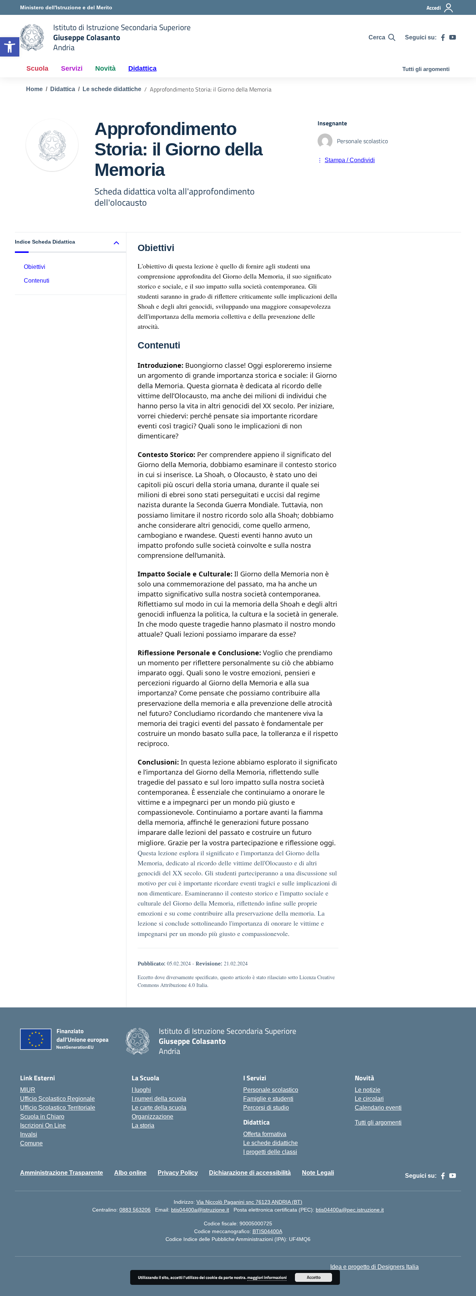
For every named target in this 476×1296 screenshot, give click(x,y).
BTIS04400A (267, 1231)
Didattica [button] (142, 68)
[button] (9, 47)
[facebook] (443, 37)
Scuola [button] (37, 68)
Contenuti (36, 280)
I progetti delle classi (270, 1152)
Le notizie (367, 1090)
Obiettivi (34, 267)
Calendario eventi (378, 1107)
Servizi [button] (72, 68)
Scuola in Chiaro (42, 1116)
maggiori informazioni (267, 1277)
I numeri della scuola (159, 1099)
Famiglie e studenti (268, 1099)
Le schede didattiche (270, 1143)
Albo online (130, 1173)
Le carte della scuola (159, 1107)
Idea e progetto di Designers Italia (374, 1267)
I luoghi (141, 1090)
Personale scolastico (270, 1090)
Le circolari (369, 1099)
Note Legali (318, 1173)
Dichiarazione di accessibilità (250, 1173)
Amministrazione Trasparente (61, 1173)
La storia (143, 1125)
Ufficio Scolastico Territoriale (57, 1107)
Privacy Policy (178, 1173)
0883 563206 (135, 1210)
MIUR (27, 1090)
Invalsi (28, 1134)
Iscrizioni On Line (43, 1125)
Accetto (314, 1277)
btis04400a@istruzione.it (200, 1210)
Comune (31, 1143)
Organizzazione (152, 1116)
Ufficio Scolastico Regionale (57, 1099)
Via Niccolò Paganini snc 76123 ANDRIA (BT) (249, 1202)
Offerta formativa (264, 1134)
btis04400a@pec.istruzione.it (350, 1210)
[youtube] (452, 37)
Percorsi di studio (266, 1107)
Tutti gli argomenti (426, 69)
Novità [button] (105, 68)
